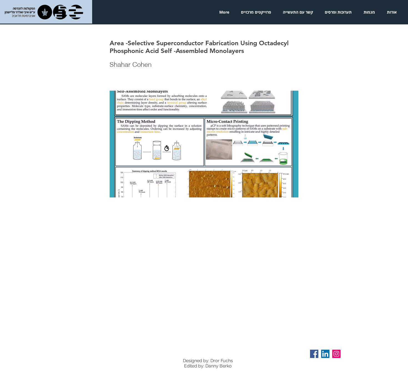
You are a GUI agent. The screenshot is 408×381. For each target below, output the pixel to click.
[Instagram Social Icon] (336, 354)
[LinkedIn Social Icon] (325, 354)
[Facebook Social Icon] (314, 354)
